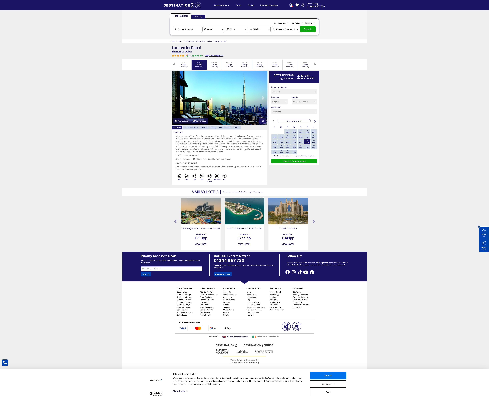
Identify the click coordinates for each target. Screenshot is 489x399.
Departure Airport (279, 87)
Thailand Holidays (184, 297)
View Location (183, 121)
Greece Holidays (183, 307)
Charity (226, 315)
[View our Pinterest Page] (312, 272)
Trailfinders (274, 305)
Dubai (209, 41)
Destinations (220, 5)
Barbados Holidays (184, 302)
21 (281, 146)
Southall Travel (275, 302)
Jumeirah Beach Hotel (209, 295)
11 (307, 136)
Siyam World (205, 302)
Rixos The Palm (206, 297)
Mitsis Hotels (205, 315)
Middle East (200, 41)
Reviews (226, 302)
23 (294, 146)
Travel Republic (276, 307)
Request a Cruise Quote (256, 307)
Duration (275, 97)
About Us (227, 292)
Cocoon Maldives (207, 300)
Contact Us (227, 297)
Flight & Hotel (180, 15)
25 (307, 146)
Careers (226, 305)
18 (307, 141)
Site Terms (297, 292)
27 (274, 152)
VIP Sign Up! (484, 235)
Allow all (328, 375)
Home (179, 41)
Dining (213, 127)
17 (300, 141)
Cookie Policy (298, 307)
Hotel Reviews (225, 127)
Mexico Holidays (183, 305)
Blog (248, 300)
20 (274, 146)
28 (281, 152)
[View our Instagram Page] (293, 272)
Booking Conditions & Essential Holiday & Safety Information (301, 297)
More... (237, 127)
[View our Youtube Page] (306, 272)
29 (287, 152)
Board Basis (276, 107)
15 (287, 141)
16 (294, 141)
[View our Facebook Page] (287, 272)
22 (287, 146)
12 (313, 136)
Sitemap (226, 307)
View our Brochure (253, 310)
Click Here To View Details (294, 161)
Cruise (251, 5)
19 (313, 141)
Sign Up (145, 274)
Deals (238, 5)
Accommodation (191, 127)
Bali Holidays (182, 315)
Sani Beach (204, 305)
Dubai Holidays (183, 292)
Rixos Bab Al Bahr (207, 307)
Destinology (274, 295)
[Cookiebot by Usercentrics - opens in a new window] (156, 394)
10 (300, 136)
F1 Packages (251, 297)
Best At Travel (275, 292)
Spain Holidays (182, 310)
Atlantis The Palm (207, 292)
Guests (295, 97)
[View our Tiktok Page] (300, 272)
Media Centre (228, 310)
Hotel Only (198, 17)
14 (281, 141)
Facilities (204, 127)
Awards (226, 312)
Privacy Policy (298, 302)
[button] (176, 98)
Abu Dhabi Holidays (184, 312)
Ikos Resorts (205, 312)
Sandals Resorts (206, 310)
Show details (179, 391)
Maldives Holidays (184, 295)
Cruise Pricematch (277, 310)
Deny (328, 392)
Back (173, 41)
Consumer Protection (301, 305)
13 (274, 141)
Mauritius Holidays (184, 300)
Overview (177, 127)
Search (307, 29)
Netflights (273, 300)
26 (313, 146)
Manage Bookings (269, 5)
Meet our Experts (253, 302)
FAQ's (248, 292)
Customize (326, 384)
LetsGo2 (273, 297)
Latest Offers (251, 295)
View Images (200, 121)
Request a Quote (483, 248)
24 (300, 146)
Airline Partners (229, 300)
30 (294, 152)
